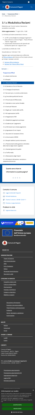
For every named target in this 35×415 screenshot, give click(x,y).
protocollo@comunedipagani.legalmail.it (15, 361)
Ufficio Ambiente (8, 57)
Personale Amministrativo (11, 271)
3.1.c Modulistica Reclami (10, 83)
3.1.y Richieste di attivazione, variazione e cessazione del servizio (14, 160)
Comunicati (7, 328)
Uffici (5, 264)
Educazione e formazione (13, 303)
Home (3, 14)
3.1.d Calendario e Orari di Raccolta (12, 86)
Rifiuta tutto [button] (17, 408)
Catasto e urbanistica (9, 292)
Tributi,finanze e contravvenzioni (16, 308)
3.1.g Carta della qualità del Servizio (13, 96)
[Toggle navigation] (3, 7)
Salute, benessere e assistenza (15, 313)
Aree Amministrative (9, 261)
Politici (5, 269)
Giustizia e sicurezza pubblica (15, 305)
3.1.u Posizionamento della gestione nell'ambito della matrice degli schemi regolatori (16, 145)
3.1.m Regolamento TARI (10, 117)
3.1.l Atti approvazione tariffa (11, 113)
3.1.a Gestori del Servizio (10, 76)
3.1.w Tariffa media (8, 152)
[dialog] (17, 402)
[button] (17, 412)
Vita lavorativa (8, 287)
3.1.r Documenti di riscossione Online (13, 134)
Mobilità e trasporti (9, 295)
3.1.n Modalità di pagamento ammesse (13, 120)
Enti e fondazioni (8, 266)
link (2, 401)
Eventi (5, 340)
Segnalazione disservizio (10, 375)
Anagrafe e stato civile (10, 282)
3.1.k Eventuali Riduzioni (10, 107)
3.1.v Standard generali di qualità (12, 149)
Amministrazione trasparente (12, 388)
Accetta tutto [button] (17, 405)
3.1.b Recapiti (6, 79)
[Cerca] (32, 7)
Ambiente (9, 310)
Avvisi (5, 331)
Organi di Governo (9, 258)
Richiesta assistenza (9, 381)
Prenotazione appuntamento (12, 370)
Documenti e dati (8, 274)
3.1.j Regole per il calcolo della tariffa (13, 110)
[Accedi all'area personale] (28, 2)
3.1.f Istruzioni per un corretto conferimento (15, 93)
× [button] (33, 390)
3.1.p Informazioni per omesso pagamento (14, 127)
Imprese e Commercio (10, 290)
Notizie (6, 325)
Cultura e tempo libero (10, 284)
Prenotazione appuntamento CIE (13, 373)
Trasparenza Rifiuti (13, 14)
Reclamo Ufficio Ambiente (12, 62)
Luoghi (5, 338)
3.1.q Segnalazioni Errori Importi (12, 130)
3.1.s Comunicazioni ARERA (10, 137)
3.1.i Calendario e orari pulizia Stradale (13, 103)
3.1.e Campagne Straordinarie (11, 90)
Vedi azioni (4, 69)
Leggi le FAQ (7, 378)
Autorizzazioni (10, 316)
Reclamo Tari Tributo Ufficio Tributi (14, 64)
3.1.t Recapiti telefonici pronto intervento (14, 140)
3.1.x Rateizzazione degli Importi (12, 156)
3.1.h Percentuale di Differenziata (12, 100)
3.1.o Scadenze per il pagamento (12, 123)
